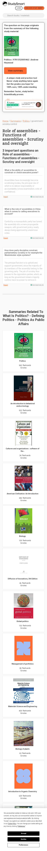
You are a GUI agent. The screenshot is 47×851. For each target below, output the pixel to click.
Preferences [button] (21, 826)
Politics (26, 121)
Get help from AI (37, 197)
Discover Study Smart (34, 8)
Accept (23, 833)
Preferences (23, 845)
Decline (23, 839)
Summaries (15, 121)
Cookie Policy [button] (12, 824)
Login (19, 8)
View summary (15, 70)
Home (5, 121)
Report (6, 197)
